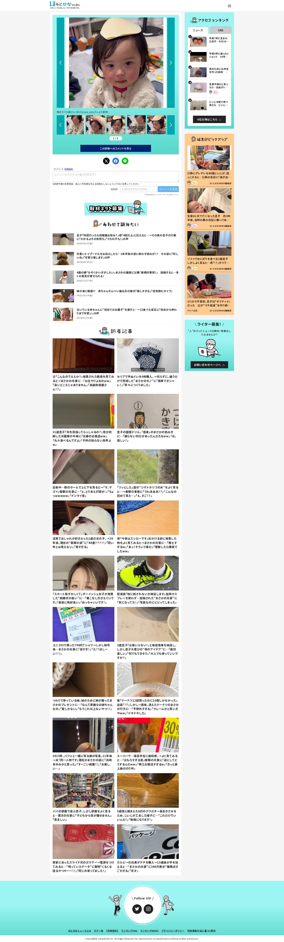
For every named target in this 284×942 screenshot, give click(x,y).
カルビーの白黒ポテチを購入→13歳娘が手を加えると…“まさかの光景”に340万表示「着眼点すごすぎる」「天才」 (147, 866)
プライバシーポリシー (173, 930)
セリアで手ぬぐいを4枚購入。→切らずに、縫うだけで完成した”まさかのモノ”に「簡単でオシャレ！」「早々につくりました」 (147, 380)
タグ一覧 (98, 930)
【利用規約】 (112, 930)
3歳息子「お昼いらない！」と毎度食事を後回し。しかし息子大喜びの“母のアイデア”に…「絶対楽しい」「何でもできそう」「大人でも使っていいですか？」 (147, 651)
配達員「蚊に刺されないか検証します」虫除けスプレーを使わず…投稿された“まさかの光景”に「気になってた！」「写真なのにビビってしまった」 (147, 598)
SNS (221, 30)
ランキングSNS (129, 930)
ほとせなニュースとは (79, 930)
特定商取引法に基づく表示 (201, 930)
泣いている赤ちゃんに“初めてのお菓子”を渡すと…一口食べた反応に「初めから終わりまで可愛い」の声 (127, 311)
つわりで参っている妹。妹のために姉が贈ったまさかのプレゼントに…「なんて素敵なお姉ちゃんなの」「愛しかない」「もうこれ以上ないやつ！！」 (83, 704)
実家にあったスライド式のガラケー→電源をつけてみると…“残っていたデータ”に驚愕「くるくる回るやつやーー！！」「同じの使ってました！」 (83, 866)
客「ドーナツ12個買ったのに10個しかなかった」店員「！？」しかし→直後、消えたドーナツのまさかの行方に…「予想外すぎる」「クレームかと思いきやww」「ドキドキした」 (148, 706)
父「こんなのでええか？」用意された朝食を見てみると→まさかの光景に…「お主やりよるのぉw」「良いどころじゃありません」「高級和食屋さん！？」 (83, 382)
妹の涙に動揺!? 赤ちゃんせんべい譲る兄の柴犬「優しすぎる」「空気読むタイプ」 (125, 291)
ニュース (198, 30)
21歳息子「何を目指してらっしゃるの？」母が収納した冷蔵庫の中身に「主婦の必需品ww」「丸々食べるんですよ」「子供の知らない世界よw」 (82, 438)
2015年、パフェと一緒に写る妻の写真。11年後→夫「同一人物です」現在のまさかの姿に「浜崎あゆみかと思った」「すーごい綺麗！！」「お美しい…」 (82, 762)
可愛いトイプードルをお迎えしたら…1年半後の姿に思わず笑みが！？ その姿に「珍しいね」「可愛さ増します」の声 (127, 255)
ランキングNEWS (149, 930)
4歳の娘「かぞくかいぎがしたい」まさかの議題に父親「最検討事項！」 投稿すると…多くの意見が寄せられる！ (128, 274)
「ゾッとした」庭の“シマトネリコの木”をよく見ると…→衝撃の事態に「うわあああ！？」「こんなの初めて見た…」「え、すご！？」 (147, 491)
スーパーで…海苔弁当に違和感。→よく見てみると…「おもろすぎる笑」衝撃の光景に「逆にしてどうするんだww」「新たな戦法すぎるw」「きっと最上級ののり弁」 (147, 762)
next (171, 63)
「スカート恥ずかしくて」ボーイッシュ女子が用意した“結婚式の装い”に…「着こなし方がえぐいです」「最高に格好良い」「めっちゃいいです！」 (83, 598)
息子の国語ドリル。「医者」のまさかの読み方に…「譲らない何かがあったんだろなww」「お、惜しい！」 (147, 436)
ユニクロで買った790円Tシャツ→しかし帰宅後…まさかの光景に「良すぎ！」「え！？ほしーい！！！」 (81, 649)
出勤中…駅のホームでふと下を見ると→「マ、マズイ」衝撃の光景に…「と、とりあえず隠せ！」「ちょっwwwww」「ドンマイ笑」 (83, 491)
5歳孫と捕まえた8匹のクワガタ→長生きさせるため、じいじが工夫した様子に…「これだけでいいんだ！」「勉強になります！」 (146, 815)
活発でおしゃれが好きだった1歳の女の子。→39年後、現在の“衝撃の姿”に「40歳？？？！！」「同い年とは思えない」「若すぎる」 (83, 542)
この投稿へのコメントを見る (115, 148)
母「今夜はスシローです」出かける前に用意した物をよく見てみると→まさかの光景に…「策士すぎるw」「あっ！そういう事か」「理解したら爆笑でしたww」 (147, 544)
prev (60, 63)
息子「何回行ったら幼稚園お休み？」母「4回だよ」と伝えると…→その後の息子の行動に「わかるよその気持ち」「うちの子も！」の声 (126, 237)
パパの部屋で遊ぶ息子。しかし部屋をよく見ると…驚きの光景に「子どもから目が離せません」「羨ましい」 (82, 815)
